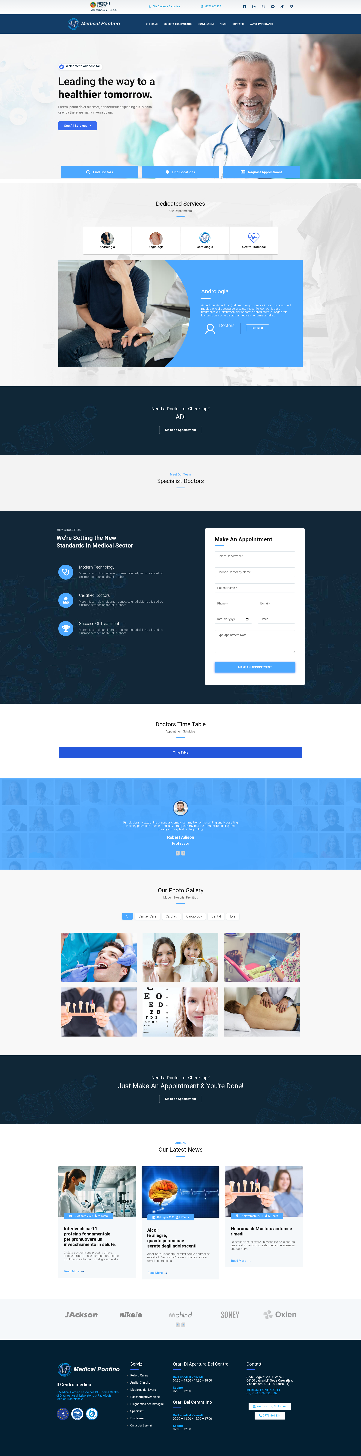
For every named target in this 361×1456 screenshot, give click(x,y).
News (223, 24)
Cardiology (194, 916)
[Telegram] (272, 6)
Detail (256, 328)
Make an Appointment (180, 430)
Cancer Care (147, 916)
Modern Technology (96, 567)
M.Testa (103, 1216)
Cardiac (171, 916)
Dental (216, 916)
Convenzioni (206, 24)
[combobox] (255, 556)
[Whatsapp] (263, 6)
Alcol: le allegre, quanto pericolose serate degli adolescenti (171, 1238)
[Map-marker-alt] (291, 6)
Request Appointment (265, 172)
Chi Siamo (152, 24)
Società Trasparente (178, 24)
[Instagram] (254, 6)
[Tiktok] (282, 6)
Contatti (238, 24)
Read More (71, 1271)
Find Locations (183, 172)
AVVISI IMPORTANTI (261, 24)
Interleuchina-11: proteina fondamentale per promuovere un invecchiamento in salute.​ (90, 1236)
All (127, 916)
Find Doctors (103, 172)
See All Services (76, 125)
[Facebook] (244, 6)
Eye (233, 916)
